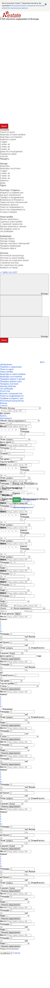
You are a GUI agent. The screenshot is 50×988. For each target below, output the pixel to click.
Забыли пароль (28, 500)
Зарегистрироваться (23, 507)
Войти (16, 500)
